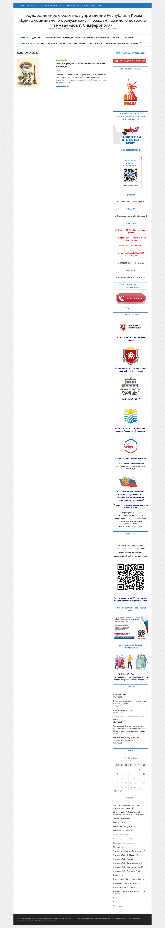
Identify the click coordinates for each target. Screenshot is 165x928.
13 (126, 778)
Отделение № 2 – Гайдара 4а (124, 859)
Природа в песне (119, 694)
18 (117, 783)
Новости (116, 38)
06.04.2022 (61, 70)
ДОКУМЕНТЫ (37, 38)
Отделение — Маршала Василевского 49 (129, 851)
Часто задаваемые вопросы (86, 5)
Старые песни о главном (122, 710)
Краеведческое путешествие (124, 843)
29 (135, 787)
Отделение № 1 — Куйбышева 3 (125, 855)
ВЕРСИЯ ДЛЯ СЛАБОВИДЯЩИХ (131, 61)
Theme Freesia (30, 921)
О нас (41, 5)
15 (135, 778)
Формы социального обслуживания (92, 38)
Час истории (118, 906)
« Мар (115, 791)
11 (117, 778)
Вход (100, 5)
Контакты (129, 38)
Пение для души (119, 875)
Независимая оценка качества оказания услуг (82, 43)
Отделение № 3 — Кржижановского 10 (127, 863)
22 (135, 783)
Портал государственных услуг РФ (131, 458)
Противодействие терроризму (124, 887)
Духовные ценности (121, 835)
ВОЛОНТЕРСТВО (120, 823)
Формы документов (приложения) (122, 43)
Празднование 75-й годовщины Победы (128, 879)
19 (122, 783)
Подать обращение (51, 5)
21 (131, 783)
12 (122, 778)
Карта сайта (71, 5)
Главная (24, 38)
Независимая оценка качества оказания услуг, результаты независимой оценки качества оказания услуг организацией (130, 496)
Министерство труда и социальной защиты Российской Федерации (131, 429)
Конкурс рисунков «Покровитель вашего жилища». (80, 64)
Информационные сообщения (124, 839)
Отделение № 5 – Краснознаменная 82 (128, 867)
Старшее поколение (121, 898)
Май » (121, 791)
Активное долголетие (28, 43)
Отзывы (62, 5)
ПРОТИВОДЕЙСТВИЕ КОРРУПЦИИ (59, 38)
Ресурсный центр (49, 43)
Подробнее (130, 308)
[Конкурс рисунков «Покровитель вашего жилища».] (35, 72)
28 (131, 787)
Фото (115, 902)
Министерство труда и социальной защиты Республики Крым (131, 369)
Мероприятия (61, 59)
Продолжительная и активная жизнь (127, 883)
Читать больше (66, 86)
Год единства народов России (124, 827)
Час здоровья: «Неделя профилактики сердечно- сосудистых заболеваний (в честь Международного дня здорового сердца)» (130, 728)
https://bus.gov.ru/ (139, 601)
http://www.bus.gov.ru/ (133, 526)
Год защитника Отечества (123, 831)
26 (122, 787)
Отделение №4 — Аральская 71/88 (126, 871)
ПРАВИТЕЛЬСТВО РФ (131, 399)
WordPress (38, 921)
